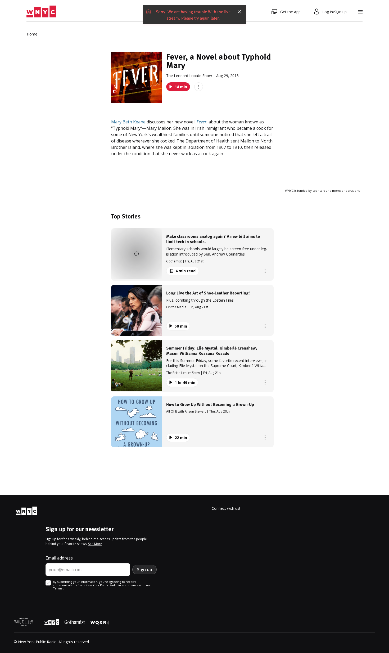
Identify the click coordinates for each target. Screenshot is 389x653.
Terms (58, 588)
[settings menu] (360, 11)
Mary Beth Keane (128, 122)
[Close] (239, 11)
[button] (192, 254)
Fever (201, 122)
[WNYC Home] (41, 12)
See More (95, 544)
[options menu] (198, 86)
